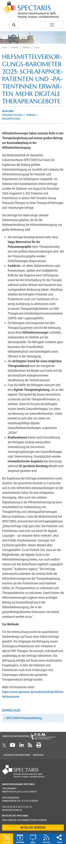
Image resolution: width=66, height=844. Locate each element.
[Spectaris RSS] (30, 746)
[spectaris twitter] (4, 746)
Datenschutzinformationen (17, 755)
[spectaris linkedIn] (22, 746)
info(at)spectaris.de (12, 810)
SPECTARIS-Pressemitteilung (24, 718)
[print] (38, 746)
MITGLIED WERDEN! (33, 827)
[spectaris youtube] (12, 746)
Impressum (38, 755)
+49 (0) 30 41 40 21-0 (15, 807)
